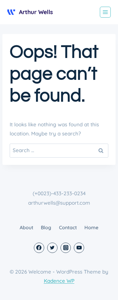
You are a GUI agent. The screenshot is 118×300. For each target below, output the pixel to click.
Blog (46, 227)
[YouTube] (79, 248)
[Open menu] (105, 12)
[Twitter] (52, 248)
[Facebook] (39, 248)
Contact (68, 227)
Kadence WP (59, 281)
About (26, 227)
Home (91, 227)
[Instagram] (66, 248)
